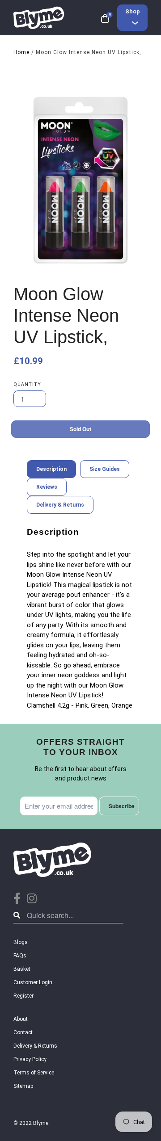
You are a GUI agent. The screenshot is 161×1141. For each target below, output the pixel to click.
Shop (132, 11)
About (20, 1019)
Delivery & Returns (35, 1046)
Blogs (20, 942)
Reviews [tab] (46, 487)
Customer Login (32, 982)
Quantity (27, 384)
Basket (21, 969)
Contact (23, 1032)
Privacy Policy (30, 1059)
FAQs (19, 955)
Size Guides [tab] (104, 469)
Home (21, 52)
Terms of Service (33, 1073)
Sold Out (80, 429)
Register (23, 996)
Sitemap (23, 1086)
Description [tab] (51, 469)
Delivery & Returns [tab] (60, 505)
